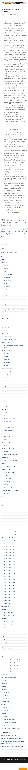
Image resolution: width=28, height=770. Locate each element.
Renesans (4, 618)
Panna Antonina (7, 362)
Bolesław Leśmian (6, 307)
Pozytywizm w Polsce (9, 615)
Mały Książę (7, 304)
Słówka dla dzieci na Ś (9, 588)
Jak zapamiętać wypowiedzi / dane (11, 728)
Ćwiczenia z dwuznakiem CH (11, 662)
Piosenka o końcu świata (10, 339)
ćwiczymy (6, 710)
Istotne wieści (14, 14)
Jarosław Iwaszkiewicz (8, 427)
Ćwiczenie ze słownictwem (9, 508)
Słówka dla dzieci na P (9, 579)
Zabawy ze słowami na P (10, 531)
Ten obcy (6, 412)
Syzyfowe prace (8, 487)
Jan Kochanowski (6, 421)
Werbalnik (3, 713)
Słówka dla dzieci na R (9, 582)
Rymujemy (3, 704)
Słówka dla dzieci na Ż (9, 603)
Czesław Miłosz (6, 333)
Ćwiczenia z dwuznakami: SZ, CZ (12, 659)
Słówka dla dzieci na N (9, 573)
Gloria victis (7, 359)
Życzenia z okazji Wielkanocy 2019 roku (11, 738)
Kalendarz (3, 650)
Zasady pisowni (6, 701)
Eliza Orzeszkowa (6, 350)
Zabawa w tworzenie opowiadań (9, 735)
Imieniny (3, 252)
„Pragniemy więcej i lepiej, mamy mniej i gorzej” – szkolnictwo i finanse (13, 742)
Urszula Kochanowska (9, 315)
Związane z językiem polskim (9, 639)
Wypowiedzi (4, 716)
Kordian (5, 439)
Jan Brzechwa (5, 415)
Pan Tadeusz (7, 277)
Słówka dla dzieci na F (9, 555)
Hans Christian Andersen (8, 383)
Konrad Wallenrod (8, 274)
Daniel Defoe (5, 342)
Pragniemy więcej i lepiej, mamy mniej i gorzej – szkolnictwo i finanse (13, 747)
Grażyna (6, 268)
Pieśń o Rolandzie (8, 298)
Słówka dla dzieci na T (9, 591)
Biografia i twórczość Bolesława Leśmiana (14, 310)
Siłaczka (6, 484)
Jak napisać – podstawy (8, 719)
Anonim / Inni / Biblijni (7, 295)
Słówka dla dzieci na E (9, 552)
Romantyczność (8, 280)
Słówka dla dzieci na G (9, 558)
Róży (16, 252)
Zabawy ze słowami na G (10, 523)
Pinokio (5, 330)
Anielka (5, 321)
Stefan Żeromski (6, 469)
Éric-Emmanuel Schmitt (8, 368)
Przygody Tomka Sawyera (10, 460)
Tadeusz (6, 365)
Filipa (7, 252)
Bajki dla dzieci (6, 499)
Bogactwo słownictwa (6, 505)
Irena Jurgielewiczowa (7, 409)
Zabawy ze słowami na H (10, 526)
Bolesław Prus (5, 318)
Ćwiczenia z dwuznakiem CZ (11, 665)
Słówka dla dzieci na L (9, 567)
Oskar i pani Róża (8, 374)
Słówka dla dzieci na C (9, 546)
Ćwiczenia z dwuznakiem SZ (11, 671)
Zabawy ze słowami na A (10, 511)
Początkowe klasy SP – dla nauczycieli (11, 537)
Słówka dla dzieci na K (9, 564)
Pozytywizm (5, 609)
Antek (5, 324)
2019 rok (3, 751)
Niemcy (5, 445)
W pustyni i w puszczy (9, 401)
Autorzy (3, 259)
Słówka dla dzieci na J (9, 561)
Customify (15, 760)
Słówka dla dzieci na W (9, 597)
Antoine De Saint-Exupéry (8, 301)
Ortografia (3, 686)
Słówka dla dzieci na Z (9, 600)
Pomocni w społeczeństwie (9, 677)
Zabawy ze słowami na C (10, 517)
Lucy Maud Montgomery (8, 448)
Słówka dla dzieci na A (9, 540)
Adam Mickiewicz (6, 262)
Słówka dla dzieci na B (9, 543)
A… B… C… (6, 353)
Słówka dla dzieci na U (9, 594)
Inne (5, 271)
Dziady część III (7, 265)
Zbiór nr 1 (4, 656)
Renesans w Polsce (8, 624)
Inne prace (3, 636)
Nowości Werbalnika (7, 633)
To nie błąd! (5, 698)
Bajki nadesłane (6, 502)
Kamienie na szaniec (9, 292)
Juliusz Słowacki (6, 436)
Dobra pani (6, 356)
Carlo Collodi (5, 327)
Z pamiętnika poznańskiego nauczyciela (13, 403)
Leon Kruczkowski (6, 442)
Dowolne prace (6, 645)
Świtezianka (7, 286)
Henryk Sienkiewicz (7, 389)
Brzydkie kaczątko (8, 386)
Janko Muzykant (8, 392)
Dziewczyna (7, 313)
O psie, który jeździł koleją (10, 466)
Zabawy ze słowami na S (10, 534)
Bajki (2, 496)
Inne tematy (6, 475)
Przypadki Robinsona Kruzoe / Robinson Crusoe (13, 346)
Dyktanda (4, 689)
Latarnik (6, 395)
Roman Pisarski (6, 463)
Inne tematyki (4, 642)
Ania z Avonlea (7, 451)
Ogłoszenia (4, 680)
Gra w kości (7, 725)
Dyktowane (6, 692)
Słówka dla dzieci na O (9, 576)
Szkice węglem (7, 398)
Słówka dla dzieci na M (9, 570)
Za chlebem (6, 406)
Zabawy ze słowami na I (9, 529)
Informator (3, 627)
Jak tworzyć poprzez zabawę (9, 722)
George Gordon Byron (7, 377)
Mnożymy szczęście (6, 674)
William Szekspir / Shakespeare (10, 490)
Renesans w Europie (9, 621)
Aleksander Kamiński (7, 289)
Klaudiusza (11, 252)
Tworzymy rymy (6, 707)
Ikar (4, 433)
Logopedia (3, 653)
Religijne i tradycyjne (7, 648)
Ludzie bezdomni (8, 478)
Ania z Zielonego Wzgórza (10, 454)
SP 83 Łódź (5, 683)
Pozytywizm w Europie (9, 612)
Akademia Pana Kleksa (9, 418)
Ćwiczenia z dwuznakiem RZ (11, 668)
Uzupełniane (7, 695)
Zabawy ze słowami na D (10, 520)
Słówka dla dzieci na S (9, 585)
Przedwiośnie (7, 481)
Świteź (5, 283)
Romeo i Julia (7, 493)
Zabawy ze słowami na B (10, 514)
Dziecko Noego (7, 371)
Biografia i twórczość (9, 336)
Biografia (6, 380)
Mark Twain (5, 457)
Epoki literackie (5, 606)
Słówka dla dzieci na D (9, 549)
